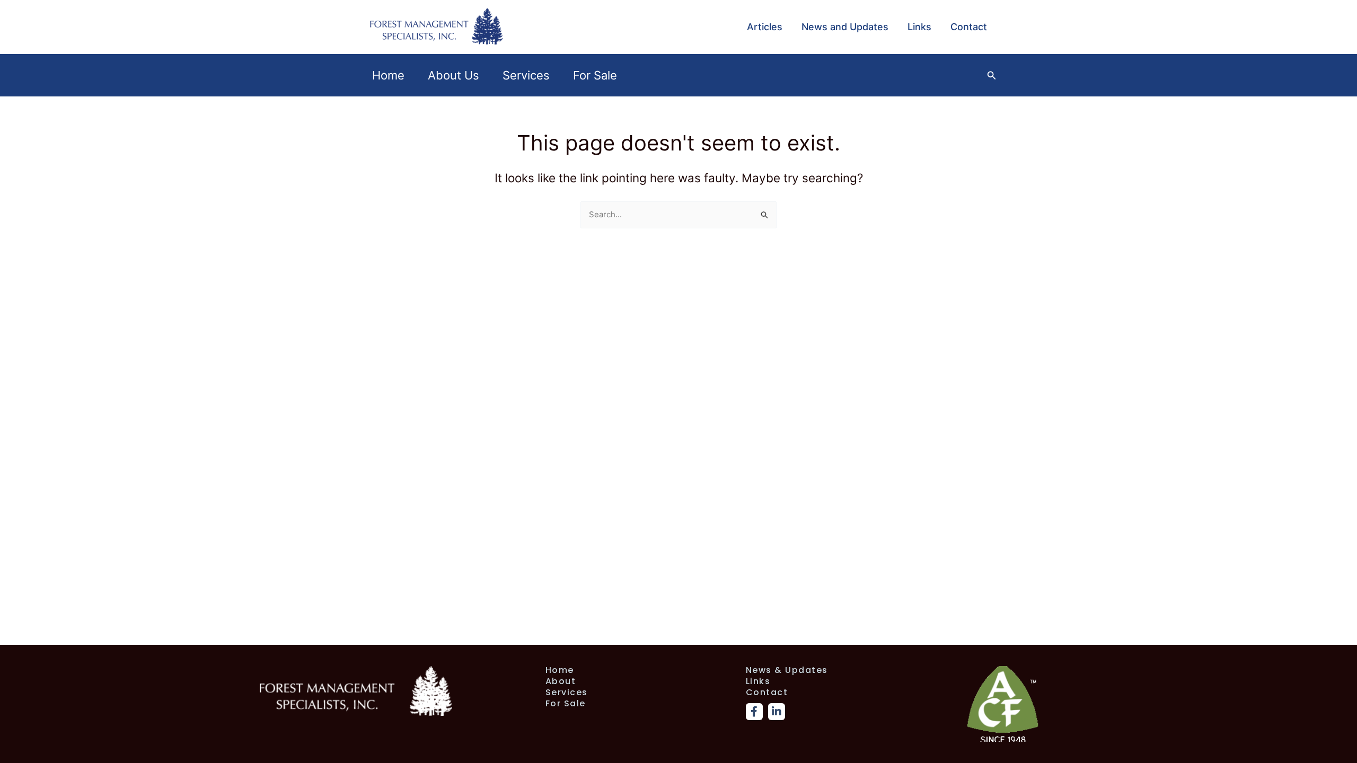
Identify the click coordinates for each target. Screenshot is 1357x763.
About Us (453, 75)
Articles (764, 26)
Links (919, 26)
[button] (992, 75)
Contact (968, 26)
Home (388, 75)
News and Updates (844, 26)
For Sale (595, 75)
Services (526, 75)
